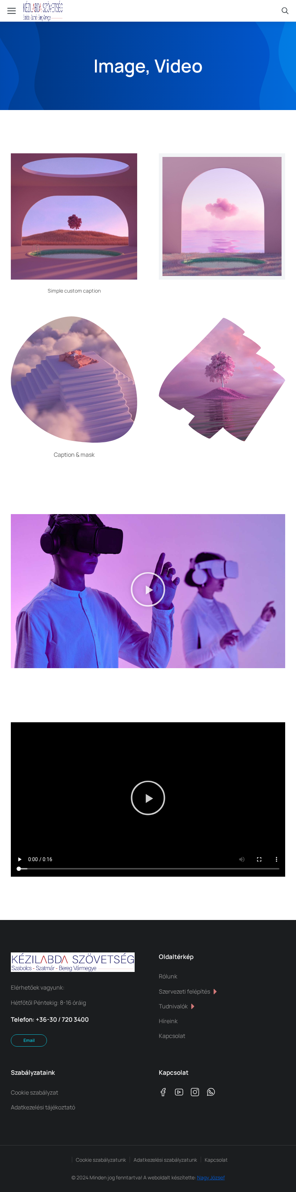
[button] (148, 591)
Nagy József (211, 1177)
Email (29, 1040)
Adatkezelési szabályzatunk (165, 1159)
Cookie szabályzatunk (101, 1159)
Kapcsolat (216, 1159)
